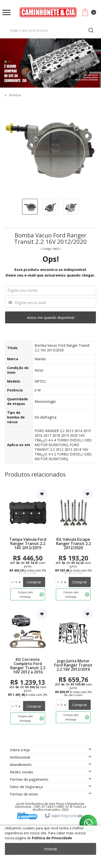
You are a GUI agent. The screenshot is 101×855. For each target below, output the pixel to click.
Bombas (15, 95)
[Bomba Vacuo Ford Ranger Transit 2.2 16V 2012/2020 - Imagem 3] (71, 207)
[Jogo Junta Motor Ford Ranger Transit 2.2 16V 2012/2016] (73, 668)
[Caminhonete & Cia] (48, 12)
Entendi (50, 848)
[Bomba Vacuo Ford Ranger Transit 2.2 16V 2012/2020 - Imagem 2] (50, 207)
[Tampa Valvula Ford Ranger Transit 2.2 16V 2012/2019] (27, 545)
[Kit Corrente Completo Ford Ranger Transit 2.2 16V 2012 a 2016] (27, 668)
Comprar (34, 581)
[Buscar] (91, 30)
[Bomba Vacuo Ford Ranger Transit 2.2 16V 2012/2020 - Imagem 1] (30, 207)
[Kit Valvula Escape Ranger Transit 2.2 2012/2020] (73, 545)
